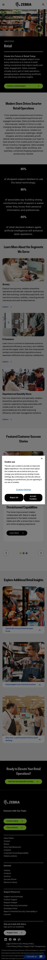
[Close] (41, 458)
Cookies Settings (23, 490)
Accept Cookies (33, 497)
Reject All (14, 498)
